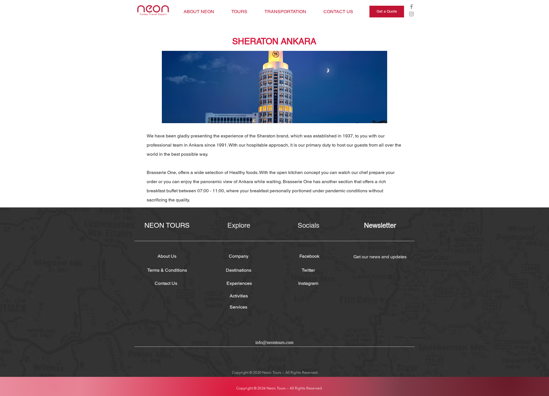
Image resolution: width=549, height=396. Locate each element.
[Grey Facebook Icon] (411, 6)
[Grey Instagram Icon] (411, 14)
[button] (274, 87)
